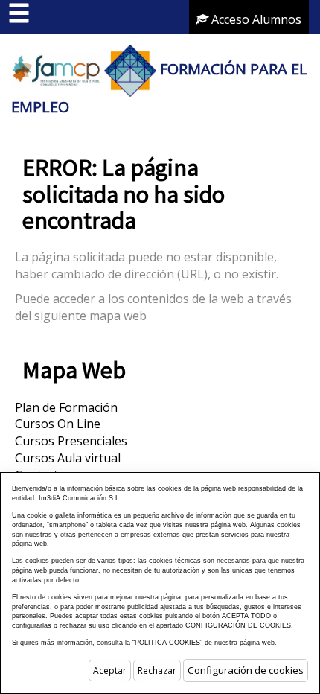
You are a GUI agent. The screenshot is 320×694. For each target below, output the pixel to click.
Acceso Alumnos (254, 19)
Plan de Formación (66, 407)
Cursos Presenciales (71, 441)
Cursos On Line (57, 424)
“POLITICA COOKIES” (167, 642)
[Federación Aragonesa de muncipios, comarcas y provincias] (55, 69)
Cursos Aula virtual (68, 458)
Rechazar (157, 670)
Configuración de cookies (246, 670)
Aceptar (110, 670)
